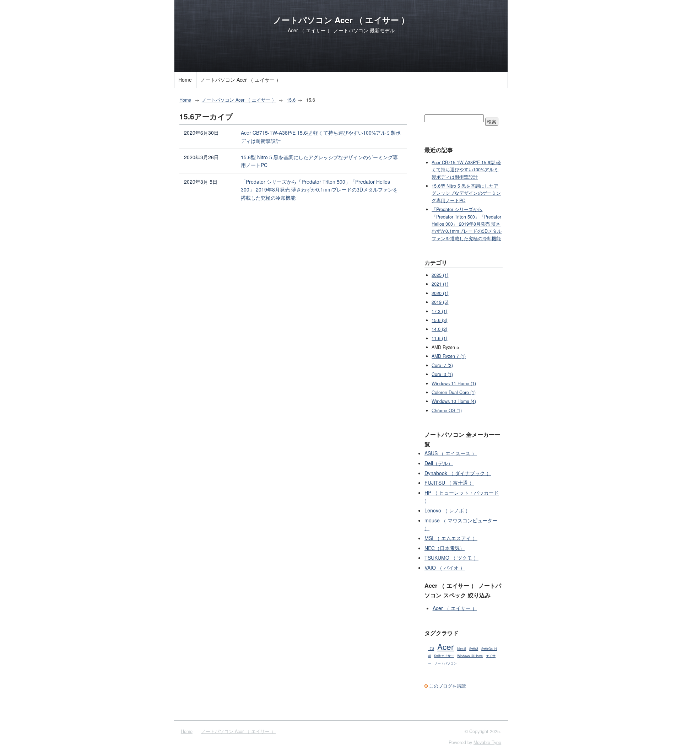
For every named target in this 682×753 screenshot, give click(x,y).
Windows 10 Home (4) (454, 401)
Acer (445, 646)
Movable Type (487, 742)
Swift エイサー (444, 656)
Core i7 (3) (442, 365)
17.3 (431, 648)
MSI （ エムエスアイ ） (450, 538)
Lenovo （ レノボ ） (447, 510)
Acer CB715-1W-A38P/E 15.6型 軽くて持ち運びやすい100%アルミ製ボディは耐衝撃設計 (321, 136)
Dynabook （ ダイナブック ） (457, 473)
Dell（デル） (438, 463)
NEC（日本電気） (444, 548)
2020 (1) (440, 293)
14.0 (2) (439, 329)
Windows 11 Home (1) (454, 383)
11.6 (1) (439, 338)
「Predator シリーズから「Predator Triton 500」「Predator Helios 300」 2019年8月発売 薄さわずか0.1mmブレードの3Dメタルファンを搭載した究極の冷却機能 (319, 189)
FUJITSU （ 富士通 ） (449, 482)
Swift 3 (473, 648)
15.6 (291, 100)
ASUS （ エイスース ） (450, 453)
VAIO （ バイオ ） (444, 567)
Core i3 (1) (442, 374)
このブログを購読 (447, 686)
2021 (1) (440, 284)
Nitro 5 (461, 648)
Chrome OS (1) (447, 410)
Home (185, 79)
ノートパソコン (445, 663)
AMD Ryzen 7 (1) (449, 356)
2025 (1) (440, 275)
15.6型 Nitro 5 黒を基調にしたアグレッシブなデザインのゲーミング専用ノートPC (319, 161)
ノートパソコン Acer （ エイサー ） (341, 20)
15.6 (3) (439, 320)
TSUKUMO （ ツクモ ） (451, 557)
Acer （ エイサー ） (455, 608)
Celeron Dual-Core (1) (454, 392)
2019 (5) (440, 302)
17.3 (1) (439, 311)
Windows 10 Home (470, 656)
